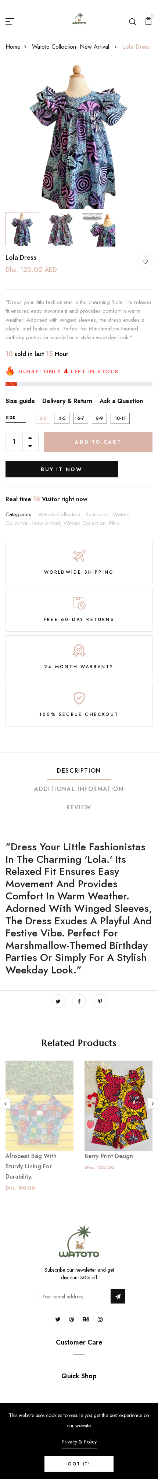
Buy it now (62, 469)
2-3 (43, 418)
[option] (79, 135)
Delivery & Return (67, 401)
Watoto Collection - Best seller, (75, 514)
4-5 (61, 418)
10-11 (120, 418)
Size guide (20, 401)
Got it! (79, 1464)
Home (13, 46)
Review (79, 807)
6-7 (80, 418)
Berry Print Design (109, 1156)
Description (79, 770)
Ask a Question (121, 401)
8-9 (99, 418)
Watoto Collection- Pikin (91, 523)
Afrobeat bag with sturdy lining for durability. (31, 1166)
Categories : (20, 514)
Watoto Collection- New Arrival (71, 46)
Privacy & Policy (79, 1441)
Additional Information (78, 789)
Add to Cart (98, 441)
